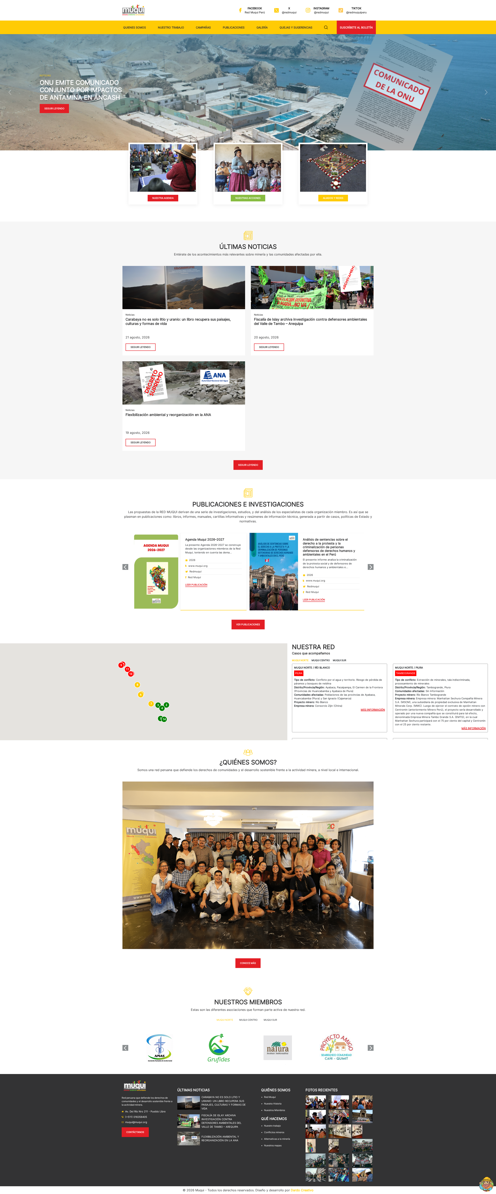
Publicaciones (234, 27)
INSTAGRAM (321, 8)
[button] (10, 92)
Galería (262, 27)
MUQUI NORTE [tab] (300, 660)
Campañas (203, 27)
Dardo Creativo (302, 1190)
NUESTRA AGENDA (163, 198)
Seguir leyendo (54, 108)
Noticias (130, 314)
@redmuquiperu (356, 12)
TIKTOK (356, 8)
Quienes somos (134, 27)
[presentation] (125, 567)
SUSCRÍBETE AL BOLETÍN (356, 27)
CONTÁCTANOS (135, 1132)
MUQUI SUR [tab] (339, 660)
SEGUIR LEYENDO (141, 347)
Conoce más (248, 963)
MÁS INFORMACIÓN (373, 709)
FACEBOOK (255, 8)
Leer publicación (196, 584)
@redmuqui (289, 12)
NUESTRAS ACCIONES (248, 198)
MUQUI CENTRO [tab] (321, 660)
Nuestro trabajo (171, 27)
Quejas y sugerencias (296, 27)
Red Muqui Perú (255, 12)
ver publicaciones (248, 624)
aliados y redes (333, 198)
